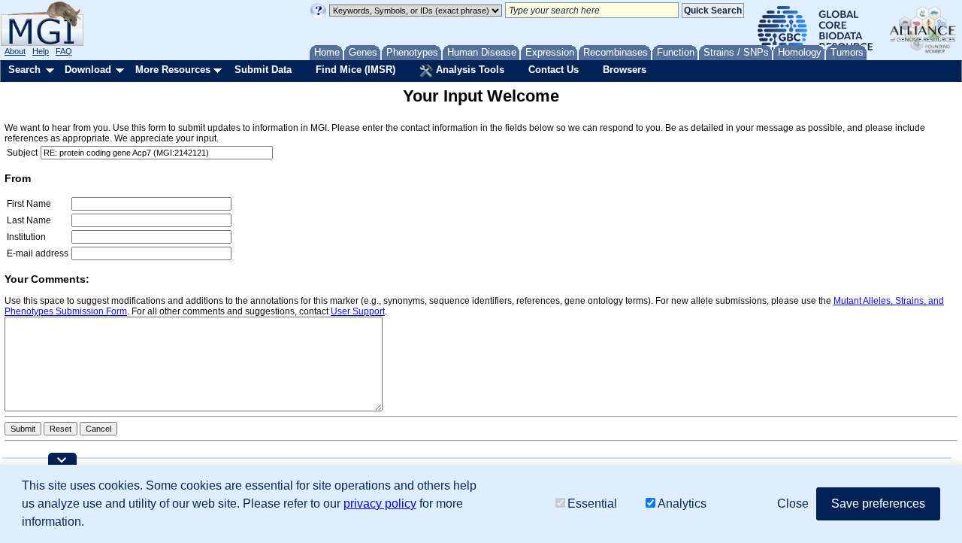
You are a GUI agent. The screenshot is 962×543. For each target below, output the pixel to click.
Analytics (682, 503)
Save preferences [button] (878, 503)
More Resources (172, 69)
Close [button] (793, 503)
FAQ (64, 51)
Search (24, 69)
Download (88, 69)
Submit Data (263, 69)
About (15, 51)
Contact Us (553, 69)
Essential (592, 503)
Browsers (624, 69)
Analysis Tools (468, 69)
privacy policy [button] (379, 503)
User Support (358, 311)
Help (40, 51)
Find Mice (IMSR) (355, 69)
